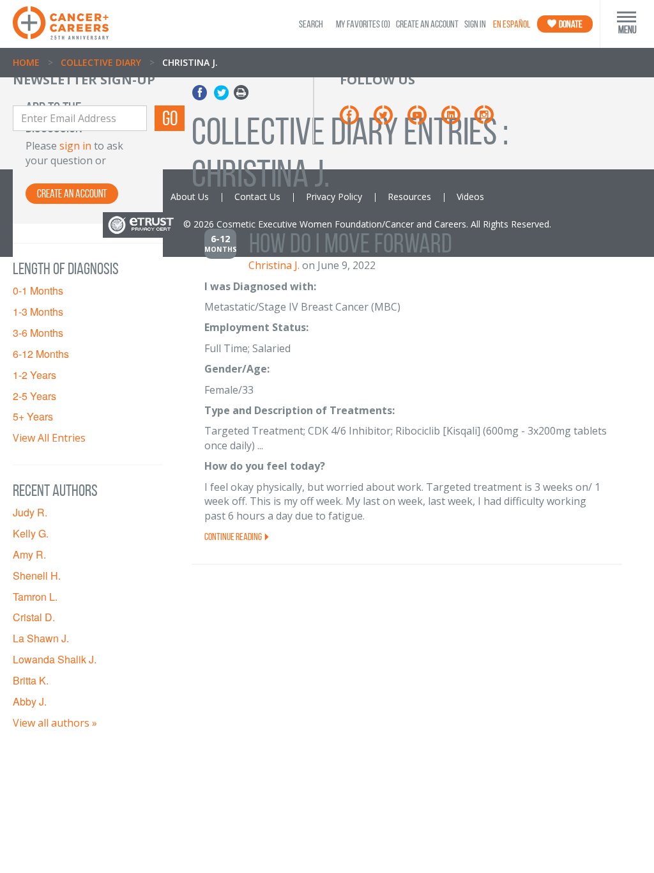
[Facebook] (355, 119)
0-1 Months (38, 291)
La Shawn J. (41, 638)
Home (26, 62)
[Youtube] (423, 119)
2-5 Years (34, 396)
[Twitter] (389, 119)
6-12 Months (41, 354)
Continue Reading (233, 536)
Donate (570, 24)
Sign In (475, 24)
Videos (470, 196)
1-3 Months (38, 312)
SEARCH (311, 24)
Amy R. (29, 555)
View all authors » (55, 723)
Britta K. (31, 681)
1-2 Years (34, 375)
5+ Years (33, 417)
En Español (511, 24)
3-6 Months (38, 333)
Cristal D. (34, 617)
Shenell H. (37, 576)
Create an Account (427, 24)
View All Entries (49, 438)
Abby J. (30, 702)
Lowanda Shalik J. (54, 660)
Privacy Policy (334, 196)
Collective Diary (101, 62)
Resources (409, 196)
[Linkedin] (457, 119)
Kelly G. (31, 534)
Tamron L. (35, 597)
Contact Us (257, 196)
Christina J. (274, 265)
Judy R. (30, 513)
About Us (190, 196)
